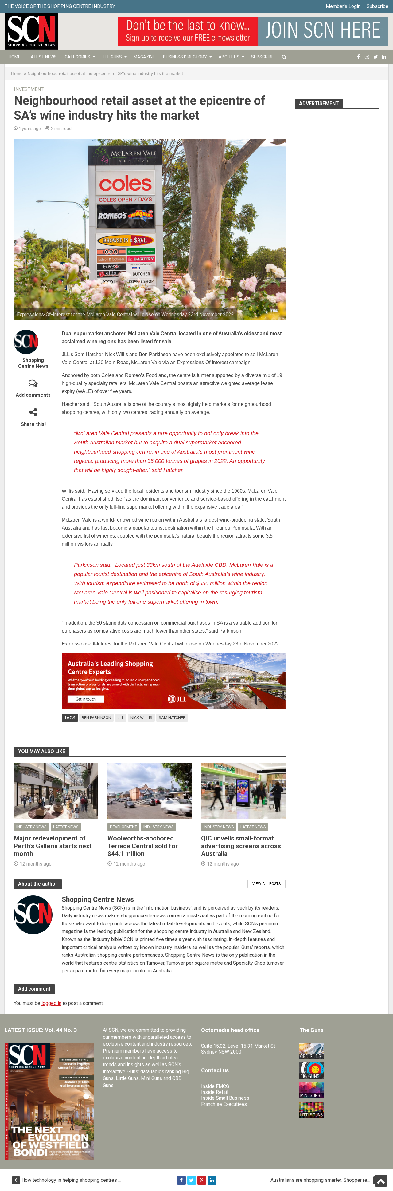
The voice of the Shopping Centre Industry (60, 6)
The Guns (112, 56)
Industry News (31, 826)
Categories (77, 56)
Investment (29, 89)
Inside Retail (214, 1092)
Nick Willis (141, 717)
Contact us (215, 1070)
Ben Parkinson (96, 717)
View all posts (266, 884)
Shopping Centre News (33, 363)
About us (229, 56)
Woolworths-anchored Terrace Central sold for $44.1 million (142, 846)
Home (15, 56)
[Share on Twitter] (191, 1180)
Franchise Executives (224, 1104)
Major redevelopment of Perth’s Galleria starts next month (53, 846)
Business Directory (185, 56)
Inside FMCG (215, 1086)
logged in (51, 1003)
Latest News (43, 56)
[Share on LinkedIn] (212, 1180)
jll (121, 717)
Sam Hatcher (172, 717)
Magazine (144, 56)
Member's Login (343, 6)
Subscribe (377, 6)
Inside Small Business (225, 1098)
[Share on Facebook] (181, 1180)
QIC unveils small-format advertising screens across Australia (241, 846)
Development (123, 826)
